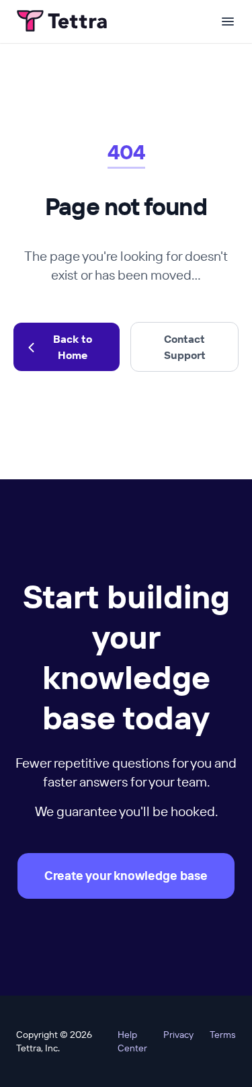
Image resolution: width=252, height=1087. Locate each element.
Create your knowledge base (126, 875)
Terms (223, 1035)
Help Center (132, 1041)
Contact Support (185, 347)
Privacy (178, 1035)
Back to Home (72, 347)
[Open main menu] (228, 21)
